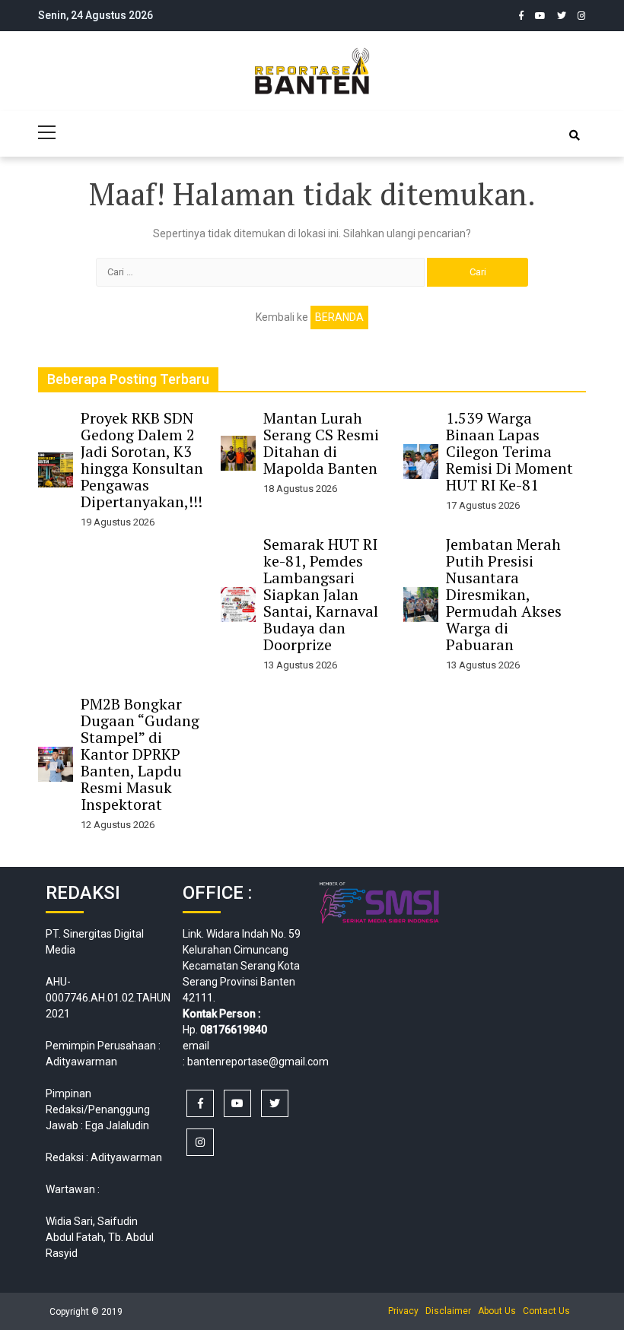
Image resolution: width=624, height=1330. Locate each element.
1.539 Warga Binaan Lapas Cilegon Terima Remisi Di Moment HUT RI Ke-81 (509, 451)
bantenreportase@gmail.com (258, 1061)
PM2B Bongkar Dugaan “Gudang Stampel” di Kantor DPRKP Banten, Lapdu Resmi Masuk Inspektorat (140, 754)
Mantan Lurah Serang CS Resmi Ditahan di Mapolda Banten (321, 443)
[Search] (574, 135)
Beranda (339, 317)
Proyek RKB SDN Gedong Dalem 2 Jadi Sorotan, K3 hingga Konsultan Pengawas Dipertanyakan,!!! (142, 460)
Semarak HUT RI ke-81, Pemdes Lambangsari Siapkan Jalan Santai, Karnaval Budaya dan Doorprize (320, 594)
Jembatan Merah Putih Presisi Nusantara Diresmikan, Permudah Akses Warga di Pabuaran (504, 594)
